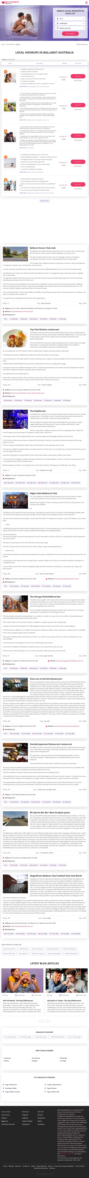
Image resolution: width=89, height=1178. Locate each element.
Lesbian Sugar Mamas (54, 1084)
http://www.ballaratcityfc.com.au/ (22, 926)
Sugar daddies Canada (12, 1092)
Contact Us (26, 1166)
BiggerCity (4, 1121)
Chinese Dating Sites (69, 949)
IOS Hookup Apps (25, 1037)
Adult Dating (24, 949)
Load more (44, 201)
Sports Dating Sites (53, 949)
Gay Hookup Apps (40, 1037)
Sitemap (52, 1168)
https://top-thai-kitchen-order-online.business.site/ (27, 393)
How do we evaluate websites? (64, 1166)
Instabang (41, 1124)
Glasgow (34, 1061)
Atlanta (6, 1061)
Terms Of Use (80, 1166)
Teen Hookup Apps (10, 1037)
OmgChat (25, 1115)
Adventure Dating (37, 949)
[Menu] (86, 3)
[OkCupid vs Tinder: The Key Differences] (67, 980)
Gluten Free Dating (38, 953)
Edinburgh (63, 1058)
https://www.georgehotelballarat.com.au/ (69, 661)
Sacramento (36, 1058)
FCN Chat (41, 1112)
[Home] (11, 2)
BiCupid (40, 1115)
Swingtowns (26, 1124)
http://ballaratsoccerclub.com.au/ (22, 311)
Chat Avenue (5, 1115)
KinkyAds (25, 1118)
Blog (6, 995)
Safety (33, 1166)
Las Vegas (63, 1061)
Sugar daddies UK (11, 1084)
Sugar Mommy (51, 1088)
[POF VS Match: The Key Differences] (22, 980)
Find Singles (70, 34)
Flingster (4, 1118)
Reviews (11, 1166)
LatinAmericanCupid (8, 1124)
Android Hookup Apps (57, 1037)
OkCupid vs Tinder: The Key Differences (64, 1001)
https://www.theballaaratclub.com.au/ (66, 579)
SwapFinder (41, 1118)
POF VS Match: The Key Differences (18, 1001)
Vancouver (7, 1058)
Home (5, 1166)
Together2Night (27, 1121)
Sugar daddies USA (53, 1092)
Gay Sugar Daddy (10, 1088)
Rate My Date (23, 953)
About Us (18, 1166)
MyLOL (40, 1121)
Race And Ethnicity (9, 953)
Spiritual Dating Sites (71, 953)
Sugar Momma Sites (9, 949)
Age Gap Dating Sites (54, 953)
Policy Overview (41, 1166)
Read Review (78, 80)
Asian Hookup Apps (74, 1037)
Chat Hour (25, 1112)
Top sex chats (5, 1112)
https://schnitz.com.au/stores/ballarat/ (66, 726)
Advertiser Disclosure (41, 1168)
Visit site (78, 76)
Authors (50, 1166)
